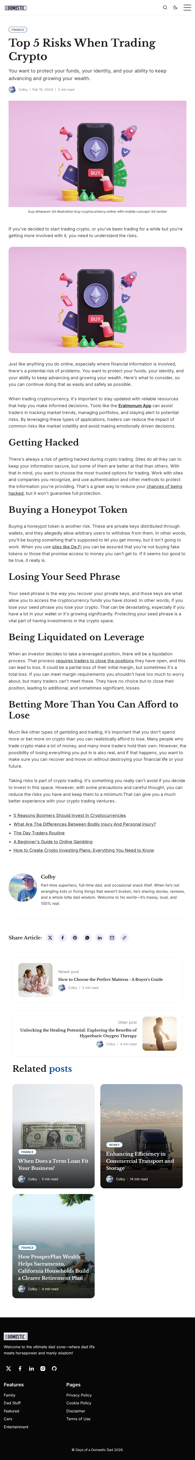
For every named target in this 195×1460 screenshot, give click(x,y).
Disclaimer (75, 1411)
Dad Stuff (12, 1403)
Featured (11, 1411)
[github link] (54, 1368)
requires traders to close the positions (95, 660)
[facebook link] (20, 1368)
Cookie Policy (78, 1403)
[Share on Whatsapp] (87, 937)
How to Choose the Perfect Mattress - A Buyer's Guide (110, 979)
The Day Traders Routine (39, 832)
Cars (8, 1418)
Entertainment (16, 1426)
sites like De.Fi (67, 546)
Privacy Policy (79, 1395)
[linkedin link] (31, 1368)
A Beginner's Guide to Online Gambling (53, 841)
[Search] (165, 7)
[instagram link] (43, 1368)
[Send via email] (112, 937)
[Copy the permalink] (124, 937)
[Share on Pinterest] (75, 937)
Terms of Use (78, 1418)
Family (9, 1395)
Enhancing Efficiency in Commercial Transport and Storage (140, 1161)
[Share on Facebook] (62, 937)
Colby (23, 89)
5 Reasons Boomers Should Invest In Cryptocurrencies (70, 815)
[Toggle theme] (175, 7)
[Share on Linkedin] (99, 937)
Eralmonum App (134, 405)
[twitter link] (8, 1368)
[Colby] (12, 89)
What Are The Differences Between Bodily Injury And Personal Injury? (85, 824)
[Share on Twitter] (50, 937)
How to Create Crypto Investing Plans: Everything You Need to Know (84, 850)
